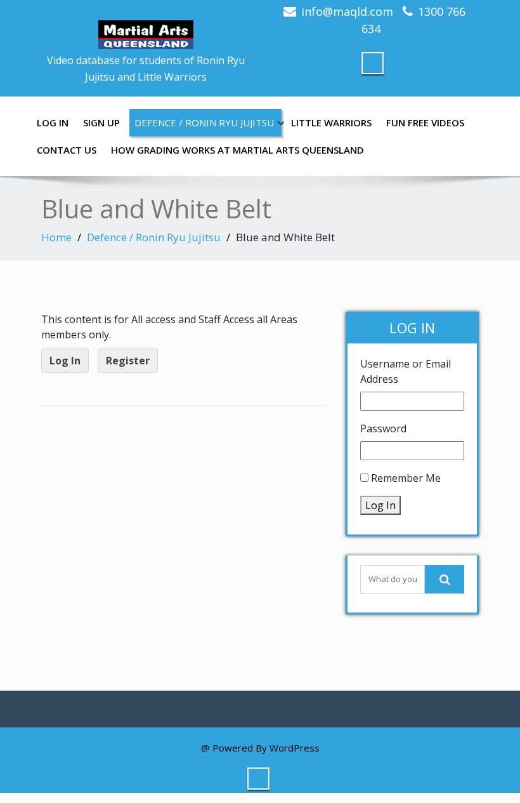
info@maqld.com (347, 11)
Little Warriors (331, 122)
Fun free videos (425, 122)
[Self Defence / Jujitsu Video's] (145, 28)
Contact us (66, 149)
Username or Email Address (405, 371)
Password (383, 428)
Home (56, 237)
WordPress (295, 747)
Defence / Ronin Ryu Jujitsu (204, 122)
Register (128, 361)
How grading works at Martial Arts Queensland (237, 149)
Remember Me (406, 478)
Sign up (101, 122)
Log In (52, 122)
